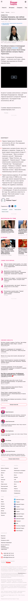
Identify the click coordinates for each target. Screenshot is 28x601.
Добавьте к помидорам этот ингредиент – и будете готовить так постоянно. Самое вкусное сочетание (13, 350)
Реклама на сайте (5, 540)
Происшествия (4, 486)
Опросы (16, 488)
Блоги (3, 408)
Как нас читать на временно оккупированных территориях (5, 547)
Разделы (16, 465)
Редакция (3, 538)
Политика (3, 470)
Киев (2, 499)
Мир (2, 475)
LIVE (15, 479)
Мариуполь (3, 513)
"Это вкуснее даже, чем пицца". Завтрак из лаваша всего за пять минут (15, 286)
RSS (17, 523)
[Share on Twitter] (12, 206)
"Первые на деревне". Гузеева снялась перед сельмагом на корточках (7, 231)
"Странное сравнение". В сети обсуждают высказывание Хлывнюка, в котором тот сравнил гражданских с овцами (13, 368)
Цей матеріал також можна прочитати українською (12, 24)
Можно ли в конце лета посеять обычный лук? (13, 356)
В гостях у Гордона (18, 472)
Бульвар (7, 12)
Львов (2, 501)
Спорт (2, 477)
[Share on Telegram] (15, 206)
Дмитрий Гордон (20, 499)
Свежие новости (7, 340)
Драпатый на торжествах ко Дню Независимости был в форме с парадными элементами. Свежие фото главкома (15, 272)
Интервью (11, 7)
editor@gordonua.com (8, 557)
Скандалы (19, 7)
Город (2, 496)
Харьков (3, 508)
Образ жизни (4, 484)
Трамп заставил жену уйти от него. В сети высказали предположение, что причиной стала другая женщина (13, 381)
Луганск (3, 515)
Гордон (2, 12)
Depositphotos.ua (21, 573)
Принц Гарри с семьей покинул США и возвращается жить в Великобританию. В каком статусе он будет (13, 394)
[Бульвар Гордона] (13, 3)
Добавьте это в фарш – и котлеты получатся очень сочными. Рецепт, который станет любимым (15, 279)
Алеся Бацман (19, 516)
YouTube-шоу (17, 490)
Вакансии (3, 535)
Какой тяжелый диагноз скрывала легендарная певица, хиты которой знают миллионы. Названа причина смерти (13, 361)
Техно (2, 481)
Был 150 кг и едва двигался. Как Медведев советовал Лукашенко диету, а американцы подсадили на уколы (12, 375)
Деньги (2, 472)
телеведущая (4, 209)
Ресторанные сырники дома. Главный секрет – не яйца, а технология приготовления (13, 292)
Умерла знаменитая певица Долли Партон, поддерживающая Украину (12, 387)
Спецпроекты (17, 493)
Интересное (4, 490)
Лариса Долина (18, 209)
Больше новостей (14, 404)
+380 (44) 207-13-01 (8, 553)
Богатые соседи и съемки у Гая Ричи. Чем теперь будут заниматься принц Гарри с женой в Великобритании (8, 251)
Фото (15, 484)
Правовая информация (6, 542)
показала (15, 48)
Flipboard (18, 521)
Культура (3, 479)
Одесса (2, 503)
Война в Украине (5, 468)
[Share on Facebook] (9, 206)
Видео (15, 486)
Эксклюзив (16, 481)
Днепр (2, 510)
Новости (4, 7)
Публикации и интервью (19, 470)
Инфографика (4, 488)
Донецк (3, 506)
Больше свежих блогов (14, 458)
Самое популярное (7, 260)
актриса (11, 209)
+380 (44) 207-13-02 (8, 555)
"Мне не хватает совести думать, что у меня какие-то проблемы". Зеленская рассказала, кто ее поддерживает (15, 265)
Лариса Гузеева (5, 211)
